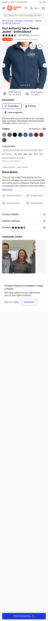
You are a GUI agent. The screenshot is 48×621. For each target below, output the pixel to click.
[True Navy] (20, 135)
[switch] (44, 129)
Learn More (22, 123)
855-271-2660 (11, 302)
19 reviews (35, 35)
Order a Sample (8, 167)
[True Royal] (31, 135)
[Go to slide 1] (19, 85)
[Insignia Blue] (25, 135)
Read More (7, 189)
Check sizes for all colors (13, 158)
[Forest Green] (4, 140)
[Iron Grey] (9, 135)
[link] (14, 8)
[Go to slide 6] (29, 85)
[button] (32, 46)
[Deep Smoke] (4, 135)
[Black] (15, 135)
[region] (24, 256)
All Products (7, 21)
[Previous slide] (3, 65)
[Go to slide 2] (21, 85)
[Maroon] (36, 135)
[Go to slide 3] (23, 85)
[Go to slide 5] (27, 85)
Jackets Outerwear (24, 21)
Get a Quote (22, 167)
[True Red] (41, 135)
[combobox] (24, 15)
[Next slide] (45, 65)
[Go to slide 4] (25, 85)
